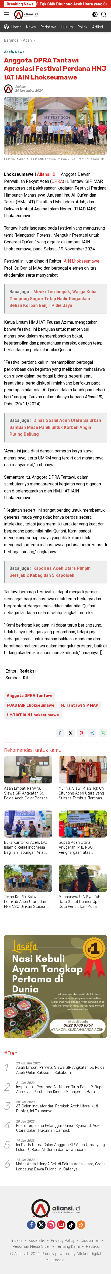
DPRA (57, 181)
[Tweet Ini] (71, 733)
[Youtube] (61, 1225)
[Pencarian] (104, 14)
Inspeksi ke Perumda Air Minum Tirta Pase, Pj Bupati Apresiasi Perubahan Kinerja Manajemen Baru (61, 1089)
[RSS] (81, 1225)
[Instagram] (51, 1225)
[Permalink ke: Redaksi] (8, 88)
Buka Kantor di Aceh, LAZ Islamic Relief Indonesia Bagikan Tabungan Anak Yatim (25, 847)
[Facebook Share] (60, 733)
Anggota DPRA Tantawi (29, 695)
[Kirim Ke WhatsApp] (103, 733)
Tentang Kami (68, 1246)
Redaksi (20, 87)
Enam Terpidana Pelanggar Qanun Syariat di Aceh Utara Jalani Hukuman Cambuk (59, 1128)
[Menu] (7, 14)
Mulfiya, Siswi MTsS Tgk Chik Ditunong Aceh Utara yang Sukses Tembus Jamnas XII (82, 793)
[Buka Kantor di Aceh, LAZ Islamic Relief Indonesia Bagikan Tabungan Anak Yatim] (28, 824)
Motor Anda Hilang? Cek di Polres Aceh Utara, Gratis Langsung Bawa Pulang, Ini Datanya (61, 1166)
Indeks (17, 1240)
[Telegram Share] (92, 733)
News (19, 52)
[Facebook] (31, 1225)
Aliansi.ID (46, 174)
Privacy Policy (63, 1240)
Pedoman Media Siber (31, 1246)
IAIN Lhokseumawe (81, 261)
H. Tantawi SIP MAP (79, 705)
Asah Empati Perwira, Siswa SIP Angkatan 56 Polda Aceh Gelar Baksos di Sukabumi (28, 793)
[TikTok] (71, 1225)
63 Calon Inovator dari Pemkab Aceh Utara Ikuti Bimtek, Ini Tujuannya (57, 1108)
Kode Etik (37, 1240)
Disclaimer (90, 1240)
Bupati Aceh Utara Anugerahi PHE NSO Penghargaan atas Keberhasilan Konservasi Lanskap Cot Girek (80, 847)
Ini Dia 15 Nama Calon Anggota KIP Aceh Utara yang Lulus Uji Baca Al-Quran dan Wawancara (60, 1147)
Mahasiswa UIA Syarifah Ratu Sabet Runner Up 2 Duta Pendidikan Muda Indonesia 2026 (79, 902)
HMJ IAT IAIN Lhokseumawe (33, 715)
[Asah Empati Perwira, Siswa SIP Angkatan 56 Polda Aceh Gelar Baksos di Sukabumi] (28, 769)
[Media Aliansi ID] (25, 14)
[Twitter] (41, 1225)
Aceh (8, 52)
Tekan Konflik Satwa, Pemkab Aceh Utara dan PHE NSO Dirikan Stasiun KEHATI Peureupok (25, 902)
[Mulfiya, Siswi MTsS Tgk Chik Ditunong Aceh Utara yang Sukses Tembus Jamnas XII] (83, 769)
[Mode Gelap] (95, 14)
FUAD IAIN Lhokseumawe (30, 705)
